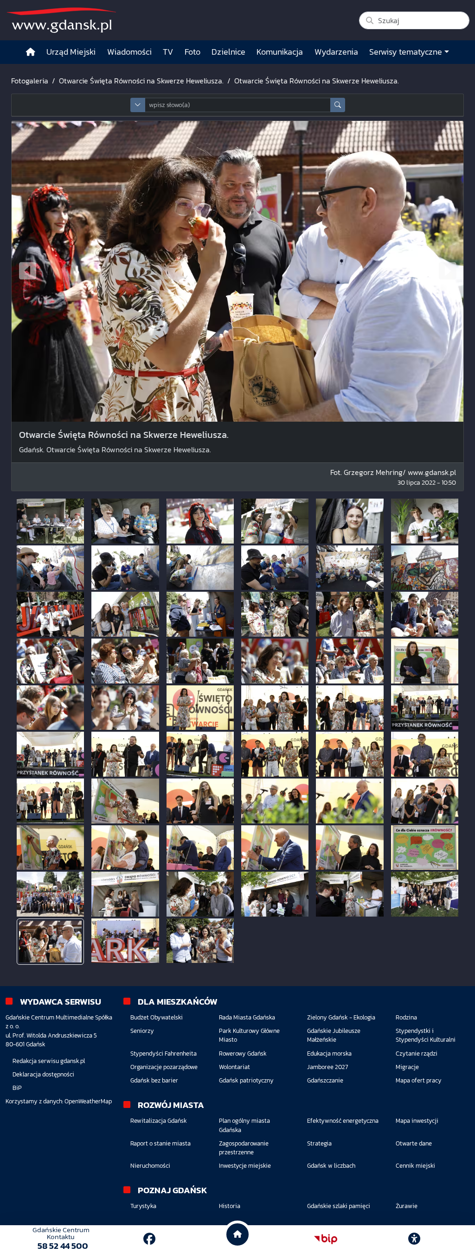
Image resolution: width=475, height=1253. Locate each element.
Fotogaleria (29, 80)
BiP (17, 1087)
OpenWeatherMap (88, 1101)
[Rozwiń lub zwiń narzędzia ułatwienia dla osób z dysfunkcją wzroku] (414, 1239)
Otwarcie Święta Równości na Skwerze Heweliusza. (141, 80)
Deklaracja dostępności (43, 1074)
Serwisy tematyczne (405, 52)
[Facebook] (149, 1239)
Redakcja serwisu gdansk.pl (49, 1061)
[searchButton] (337, 105)
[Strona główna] (30, 52)
